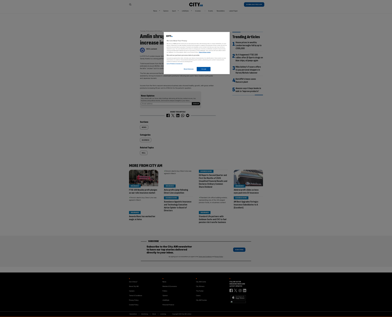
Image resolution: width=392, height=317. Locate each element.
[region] (197, 53)
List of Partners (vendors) (174, 63)
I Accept (203, 69)
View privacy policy (205, 52)
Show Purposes (189, 69)
